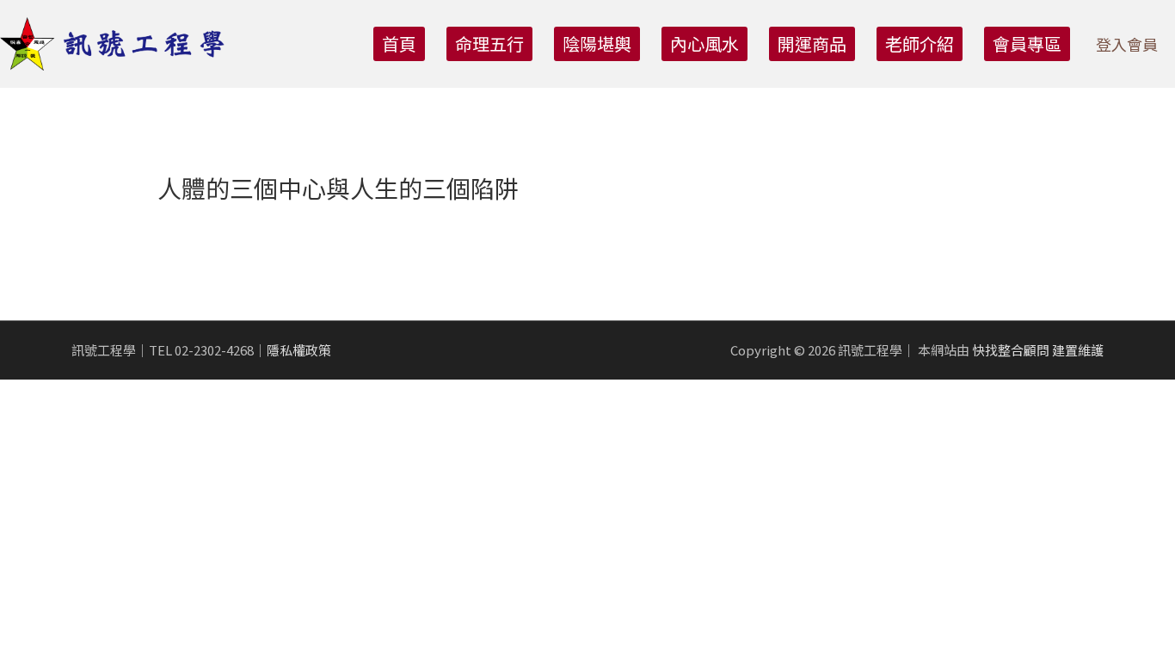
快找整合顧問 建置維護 (1038, 350)
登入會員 (1127, 44)
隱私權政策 (299, 350)
